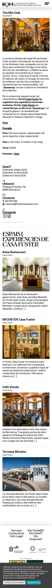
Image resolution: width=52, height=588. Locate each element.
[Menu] (47, 3)
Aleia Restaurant (14, 252)
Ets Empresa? (35, 537)
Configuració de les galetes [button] (14, 582)
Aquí (16, 153)
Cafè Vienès (28, 105)
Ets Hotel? (35, 533)
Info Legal (16, 536)
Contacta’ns (16, 533)
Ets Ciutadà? (36, 530)
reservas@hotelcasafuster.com (22, 203)
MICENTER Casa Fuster (18, 319)
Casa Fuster (7, 15)
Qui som (16, 530)
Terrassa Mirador (14, 452)
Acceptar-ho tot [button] (33, 582)
